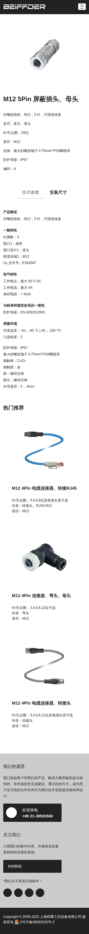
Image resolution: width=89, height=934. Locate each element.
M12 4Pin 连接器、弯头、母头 (41, 595)
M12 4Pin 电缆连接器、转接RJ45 (44, 488)
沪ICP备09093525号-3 (37, 922)
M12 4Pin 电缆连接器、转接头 (41, 703)
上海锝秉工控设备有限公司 (60, 917)
